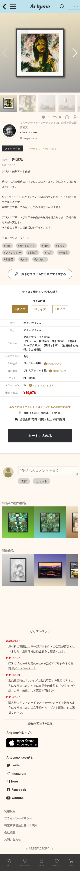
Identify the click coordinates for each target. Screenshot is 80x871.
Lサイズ (60, 309)
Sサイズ (20, 309)
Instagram (19, 773)
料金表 (40, 651)
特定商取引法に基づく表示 (21, 825)
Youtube (18, 798)
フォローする (12, 148)
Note (14, 781)
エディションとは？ (43, 385)
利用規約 (9, 811)
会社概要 (9, 832)
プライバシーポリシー (18, 818)
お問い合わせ (12, 839)
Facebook (19, 789)
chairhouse (28, 132)
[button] (75, 52)
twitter (16, 765)
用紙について (59, 370)
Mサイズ (40, 309)
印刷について (54, 363)
